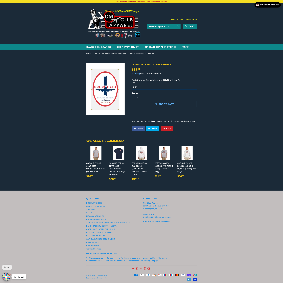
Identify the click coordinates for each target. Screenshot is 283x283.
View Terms (34, 156)
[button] (267, 5)
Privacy (42, 156)
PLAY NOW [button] (51, 163)
